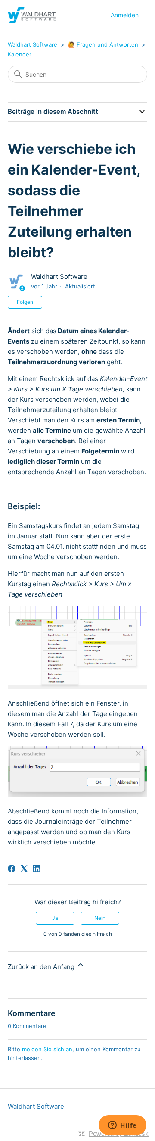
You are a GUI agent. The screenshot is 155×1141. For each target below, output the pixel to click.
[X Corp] (24, 868)
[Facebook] (12, 868)
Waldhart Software (32, 44)
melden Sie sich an (47, 1049)
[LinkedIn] (36, 868)
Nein (99, 918)
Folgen (25, 302)
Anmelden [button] (125, 15)
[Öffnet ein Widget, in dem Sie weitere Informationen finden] (122, 1126)
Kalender (19, 54)
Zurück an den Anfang (42, 967)
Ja (55, 918)
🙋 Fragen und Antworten (104, 44)
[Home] (32, 15)
